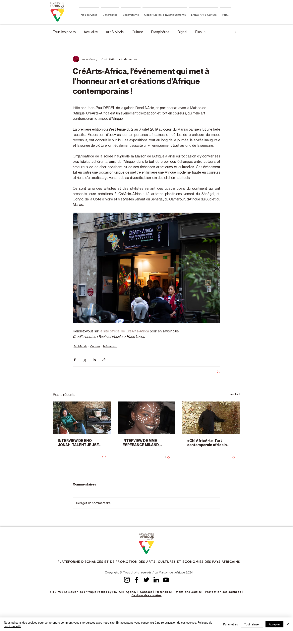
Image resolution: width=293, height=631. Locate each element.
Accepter (274, 624)
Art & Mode (115, 32)
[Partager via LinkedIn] (94, 360)
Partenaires (163, 592)
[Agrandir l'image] (146, 268)
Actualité (91, 32)
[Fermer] (288, 624)
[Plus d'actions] (217, 59)
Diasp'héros (160, 32)
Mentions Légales (189, 592)
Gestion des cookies (147, 595)
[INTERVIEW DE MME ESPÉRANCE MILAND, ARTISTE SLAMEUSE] (146, 417)
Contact (146, 592)
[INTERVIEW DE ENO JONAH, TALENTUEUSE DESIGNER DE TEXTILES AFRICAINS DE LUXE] (82, 417)
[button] (89, 13)
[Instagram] (127, 580)
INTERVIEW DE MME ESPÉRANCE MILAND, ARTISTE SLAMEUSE (141, 443)
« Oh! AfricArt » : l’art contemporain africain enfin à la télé (207, 443)
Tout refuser (252, 624)
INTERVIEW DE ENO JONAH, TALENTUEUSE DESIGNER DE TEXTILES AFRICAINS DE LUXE (79, 443)
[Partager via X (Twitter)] (84, 360)
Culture (137, 32)
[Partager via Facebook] (75, 360)
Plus (198, 32)
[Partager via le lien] (104, 360)
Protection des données (223, 592)
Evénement (110, 346)
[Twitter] (146, 580)
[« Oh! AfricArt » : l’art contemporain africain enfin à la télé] (211, 417)
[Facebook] (137, 580)
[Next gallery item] (215, 268)
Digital (182, 32)
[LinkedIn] (156, 580)
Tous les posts (64, 32)
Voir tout (235, 394)
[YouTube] (166, 580)
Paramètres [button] (230, 624)
